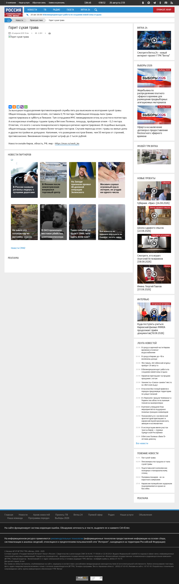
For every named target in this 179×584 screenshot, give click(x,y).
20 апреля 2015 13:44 (20, 33)
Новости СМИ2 (18, 248)
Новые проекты (146, 178)
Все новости (142, 443)
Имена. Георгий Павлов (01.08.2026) (149, 288)
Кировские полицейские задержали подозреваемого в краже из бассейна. (157, 486)
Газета (70, 9)
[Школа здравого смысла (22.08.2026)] (154, 215)
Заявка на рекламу (56, 3)
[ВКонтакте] (10, 107)
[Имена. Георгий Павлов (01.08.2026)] (154, 274)
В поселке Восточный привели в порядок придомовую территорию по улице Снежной (156, 391)
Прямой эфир (163, 9)
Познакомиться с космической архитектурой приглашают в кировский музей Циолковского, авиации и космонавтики (155, 420)
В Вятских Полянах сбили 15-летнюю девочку (154, 437)
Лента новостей (146, 343)
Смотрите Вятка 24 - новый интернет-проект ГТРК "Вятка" (153, 54)
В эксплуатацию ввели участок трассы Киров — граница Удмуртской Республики (155, 430)
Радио (56, 9)
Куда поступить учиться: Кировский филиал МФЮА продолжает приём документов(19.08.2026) (151, 329)
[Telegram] (18, 107)
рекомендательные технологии (67, 538)
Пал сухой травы (149, 458)
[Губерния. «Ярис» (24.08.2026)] (154, 190)
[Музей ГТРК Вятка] (154, 158)
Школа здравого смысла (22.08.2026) (150, 229)
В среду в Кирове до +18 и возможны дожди (153, 357)
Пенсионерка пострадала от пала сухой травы (156, 462)
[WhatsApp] (26, 107)
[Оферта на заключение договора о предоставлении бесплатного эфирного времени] (154, 114)
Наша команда (15, 518)
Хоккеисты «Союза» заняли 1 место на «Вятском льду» (157, 383)
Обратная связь (39, 3)
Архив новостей (41, 515)
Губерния (166, 183)
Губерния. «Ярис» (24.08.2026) (153, 203)
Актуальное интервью (161, 304)
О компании (11, 3)
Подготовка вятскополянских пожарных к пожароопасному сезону (154, 470)
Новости (32, 9)
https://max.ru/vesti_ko (67, 143)
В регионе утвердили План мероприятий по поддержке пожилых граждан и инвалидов (155, 409)
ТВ (45, 9)
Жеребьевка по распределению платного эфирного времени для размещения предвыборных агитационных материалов (152, 96)
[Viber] (22, 107)
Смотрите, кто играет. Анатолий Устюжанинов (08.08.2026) (150, 258)
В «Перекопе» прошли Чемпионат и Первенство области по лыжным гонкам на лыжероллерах (156, 400)
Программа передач (38, 518)
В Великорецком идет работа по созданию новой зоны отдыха (72, 15)
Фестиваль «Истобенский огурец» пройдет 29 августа (156, 364)
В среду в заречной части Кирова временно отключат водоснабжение (156, 350)
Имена (167, 266)
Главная (8, 515)
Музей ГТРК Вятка (147, 146)
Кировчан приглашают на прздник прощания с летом (156, 377)
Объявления (145, 515)
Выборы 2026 (144, 65)
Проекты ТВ (61, 515)
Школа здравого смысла (160, 207)
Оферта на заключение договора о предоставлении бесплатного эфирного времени (152, 132)
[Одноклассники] (14, 107)
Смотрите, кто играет (161, 235)
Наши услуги (24, 3)
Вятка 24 (85, 9)
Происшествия (36, 20)
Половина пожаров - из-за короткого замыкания (153, 478)
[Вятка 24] (154, 40)
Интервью (143, 299)
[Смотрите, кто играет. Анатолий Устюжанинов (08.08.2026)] (154, 243)
